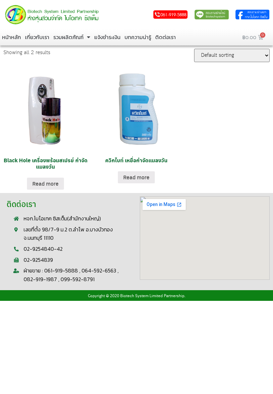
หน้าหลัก (11, 37)
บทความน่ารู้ (138, 37)
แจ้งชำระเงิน (107, 37)
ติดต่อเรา (165, 37)
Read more (45, 183)
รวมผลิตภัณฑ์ (68, 37)
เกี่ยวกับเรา (37, 37)
